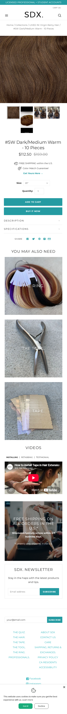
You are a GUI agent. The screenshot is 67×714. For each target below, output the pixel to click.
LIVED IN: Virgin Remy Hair (44, 25)
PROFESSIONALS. (19, 657)
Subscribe (49, 591)
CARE (48, 642)
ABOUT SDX (48, 632)
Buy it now (33, 211)
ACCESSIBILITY (48, 667)
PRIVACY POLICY (48, 657)
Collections (21, 25)
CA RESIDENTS (48, 662)
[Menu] (6, 15)
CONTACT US (48, 637)
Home (10, 25)
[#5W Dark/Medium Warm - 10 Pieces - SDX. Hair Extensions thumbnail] (13, 112)
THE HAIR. (19, 637)
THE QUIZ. (19, 632)
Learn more (27, 699)
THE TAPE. (19, 642)
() (57, 8)
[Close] (64, 687)
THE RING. (19, 652)
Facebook (35, 678)
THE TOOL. (19, 647)
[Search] (59, 15)
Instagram (35, 683)
